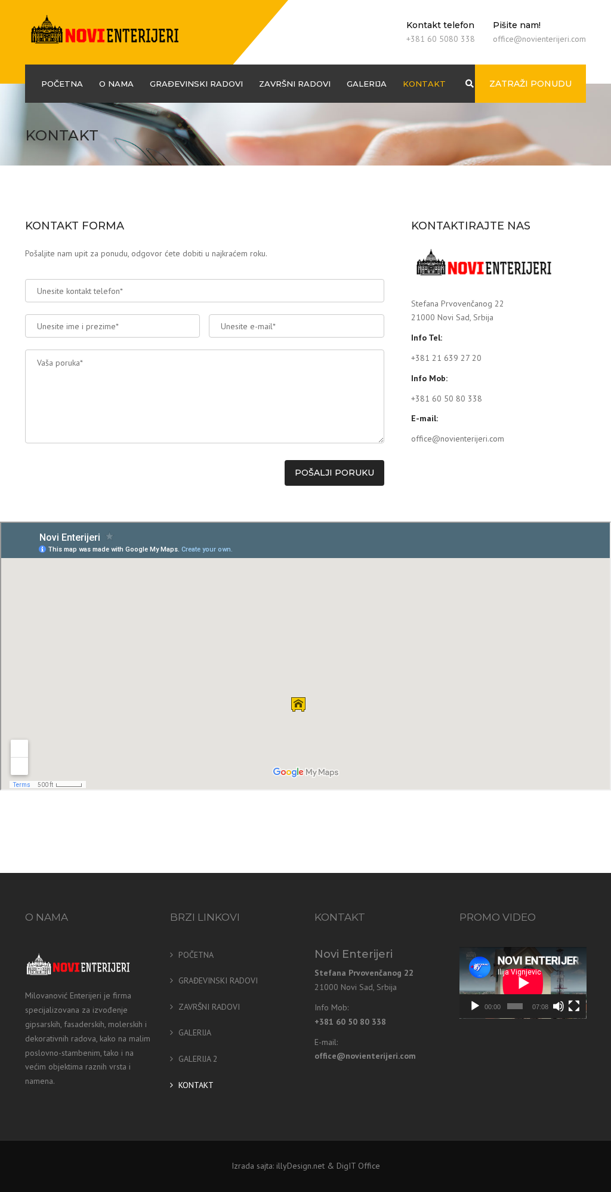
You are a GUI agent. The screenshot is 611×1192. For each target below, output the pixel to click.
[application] (523, 983)
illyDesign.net (300, 1165)
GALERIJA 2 (198, 1058)
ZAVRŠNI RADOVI (295, 83)
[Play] (475, 1006)
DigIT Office (358, 1165)
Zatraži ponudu (530, 83)
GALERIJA (367, 83)
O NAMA (116, 83)
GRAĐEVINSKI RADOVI (196, 83)
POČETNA (62, 83)
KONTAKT (424, 83)
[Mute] (558, 1006)
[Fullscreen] (574, 1006)
